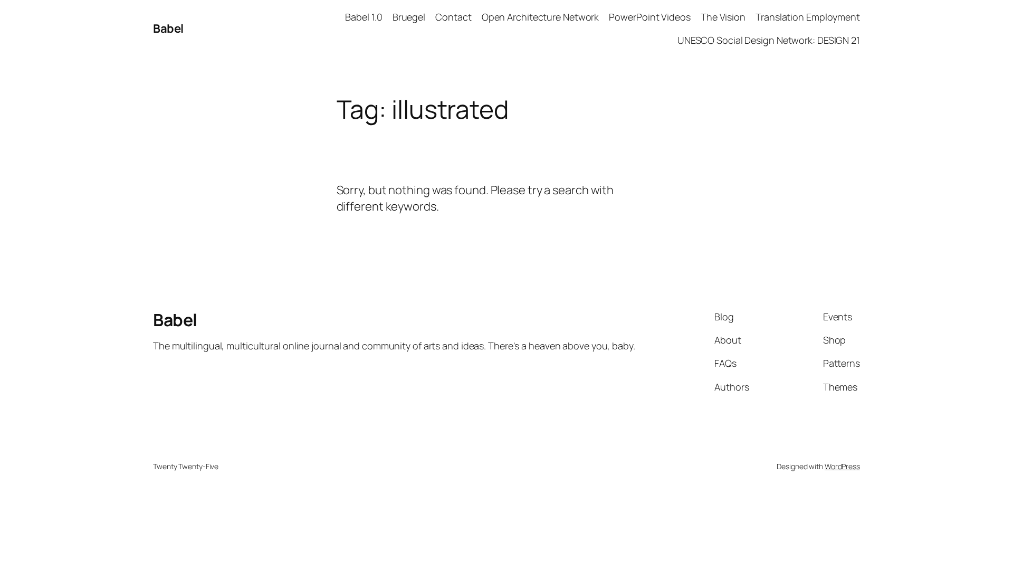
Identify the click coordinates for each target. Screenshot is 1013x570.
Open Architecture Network (540, 17)
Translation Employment (808, 17)
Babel (168, 28)
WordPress (842, 466)
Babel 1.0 (363, 17)
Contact (453, 17)
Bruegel (409, 17)
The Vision (723, 17)
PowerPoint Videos (649, 17)
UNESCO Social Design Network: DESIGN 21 (768, 40)
